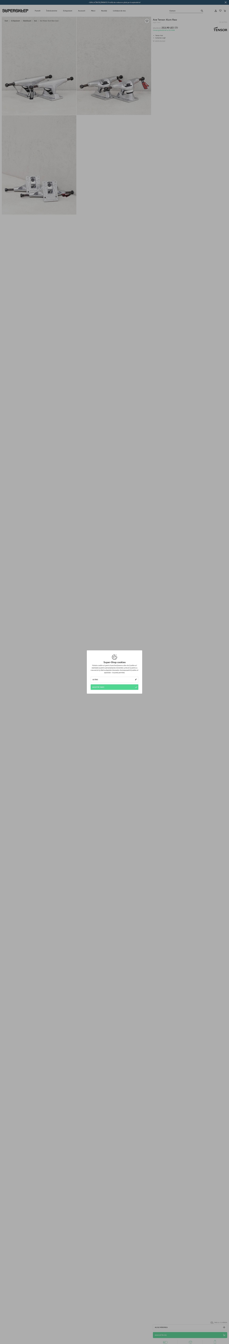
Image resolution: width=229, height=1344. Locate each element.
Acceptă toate (98, 687)
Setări (95, 679)
